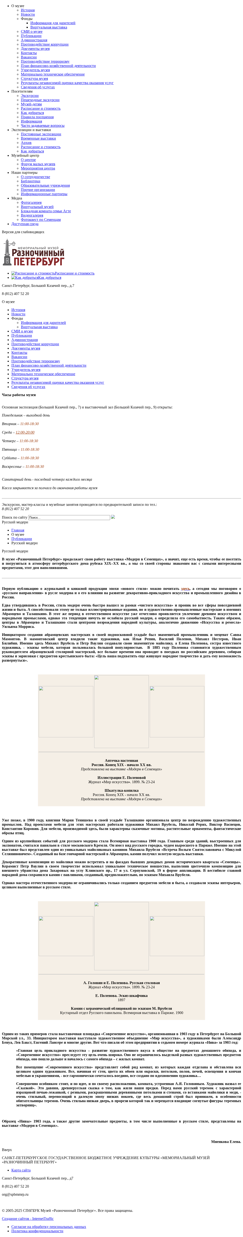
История (28, 10)
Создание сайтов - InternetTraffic (28, 1219)
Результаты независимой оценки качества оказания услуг (67, 83)
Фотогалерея (31, 202)
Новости (28, 14)
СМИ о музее (31, 31)
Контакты (29, 53)
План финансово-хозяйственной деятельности (58, 66)
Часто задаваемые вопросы (43, 125)
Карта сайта (21, 1170)
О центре (28, 160)
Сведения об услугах (38, 87)
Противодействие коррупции (45, 44)
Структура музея (34, 78)
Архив (26, 143)
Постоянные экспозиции (41, 134)
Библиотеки (30, 181)
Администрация (34, 40)
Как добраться (32, 113)
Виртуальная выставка (48, 27)
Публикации (31, 36)
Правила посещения (37, 117)
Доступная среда (24, 224)
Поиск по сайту (14, 517)
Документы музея (35, 49)
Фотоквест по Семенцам (41, 220)
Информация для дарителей (52, 23)
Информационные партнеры (44, 194)
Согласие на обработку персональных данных (48, 1227)
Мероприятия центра (38, 168)
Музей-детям (31, 104)
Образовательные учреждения (45, 185)
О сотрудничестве (35, 177)
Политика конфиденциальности (37, 1231)
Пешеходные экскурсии (40, 100)
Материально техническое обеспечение (53, 74)
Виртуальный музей (37, 207)
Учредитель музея (35, 70)
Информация (31, 121)
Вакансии (29, 57)
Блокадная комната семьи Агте (46, 211)
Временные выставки (38, 138)
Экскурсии (30, 96)
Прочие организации (38, 190)
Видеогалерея (32, 215)
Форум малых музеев (38, 164)
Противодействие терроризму (45, 61)
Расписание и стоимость (41, 108)
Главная (17, 530)
